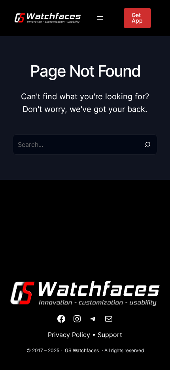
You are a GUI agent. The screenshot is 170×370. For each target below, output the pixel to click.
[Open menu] (100, 18)
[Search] (147, 144)
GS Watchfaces (82, 350)
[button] (137, 18)
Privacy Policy (69, 335)
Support (110, 335)
